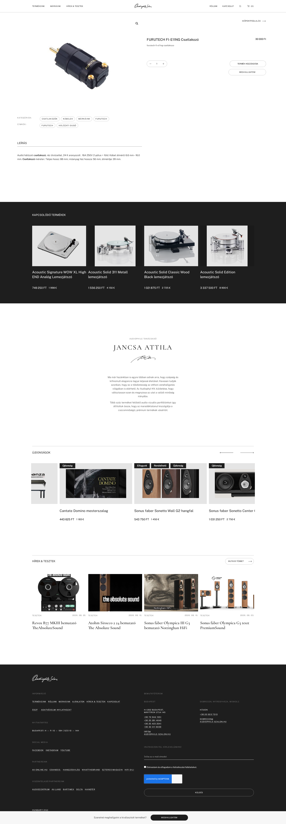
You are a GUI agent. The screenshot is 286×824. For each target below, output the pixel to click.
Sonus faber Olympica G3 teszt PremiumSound (224, 625)
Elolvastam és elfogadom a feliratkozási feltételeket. (172, 767)
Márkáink (84, 119)
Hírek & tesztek (96, 702)
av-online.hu (40, 770)
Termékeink (39, 702)
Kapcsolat (228, 6)
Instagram (52, 750)
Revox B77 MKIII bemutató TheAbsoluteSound (54, 625)
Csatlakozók (50, 119)
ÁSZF (35, 710)
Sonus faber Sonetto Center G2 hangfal (212, 511)
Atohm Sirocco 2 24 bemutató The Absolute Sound (112, 625)
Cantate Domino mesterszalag (56, 511)
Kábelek (68, 119)
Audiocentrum (41, 789)
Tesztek (37, 615)
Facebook (38, 750)
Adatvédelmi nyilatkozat (56, 710)
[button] (38, 6)
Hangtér (90, 789)
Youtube (65, 750)
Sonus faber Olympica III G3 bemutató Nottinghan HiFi (167, 625)
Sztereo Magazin (112, 770)
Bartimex (68, 789)
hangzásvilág (71, 770)
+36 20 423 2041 (152, 724)
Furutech (101, 119)
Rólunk (52, 702)
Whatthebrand (91, 770)
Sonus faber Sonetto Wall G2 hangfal (136, 511)
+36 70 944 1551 (152, 717)
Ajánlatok (78, 702)
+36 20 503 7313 (209, 714)
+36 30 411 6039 (152, 727)
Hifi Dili (129, 770)
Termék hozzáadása (247, 64)
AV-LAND (56, 789)
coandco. (55, 770)
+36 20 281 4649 (153, 720)
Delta (79, 789)
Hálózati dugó (67, 125)
